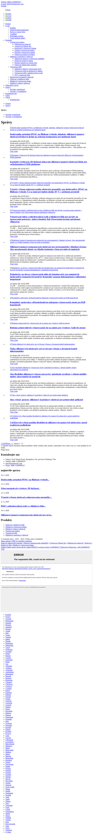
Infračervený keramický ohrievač (22, 77)
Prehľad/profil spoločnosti (19, 30)
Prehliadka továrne (16, 36)
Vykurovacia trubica (17, 42)
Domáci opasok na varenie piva (26, 63)
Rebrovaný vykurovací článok (25, 48)
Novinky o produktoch (18, 91)
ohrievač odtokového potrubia (11, 543)
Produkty (8, 40)
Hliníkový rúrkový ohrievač (20, 83)
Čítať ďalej (14, 151)
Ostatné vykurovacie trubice (25, 50)
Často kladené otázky (17, 38)
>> (13, 444)
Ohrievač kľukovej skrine (24, 61)
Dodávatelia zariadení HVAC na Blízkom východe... (25, 479)
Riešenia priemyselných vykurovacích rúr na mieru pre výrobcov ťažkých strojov (48, 328)
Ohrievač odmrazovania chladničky (36, 543)
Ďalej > (9, 444)
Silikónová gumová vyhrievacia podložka (29, 59)
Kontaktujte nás (11, 93)
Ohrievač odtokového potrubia (25, 65)
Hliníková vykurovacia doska (20, 81)
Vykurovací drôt (16, 67)
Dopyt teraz (5, 450)
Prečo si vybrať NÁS (17, 32)
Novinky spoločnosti (17, 89)
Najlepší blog (15, 100)
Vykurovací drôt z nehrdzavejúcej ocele (29, 73)
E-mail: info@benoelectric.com (12, 4)
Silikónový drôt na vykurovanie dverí (28, 69)
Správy (8, 87)
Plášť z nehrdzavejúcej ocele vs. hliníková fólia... (23, 506)
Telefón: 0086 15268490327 (11, 2)
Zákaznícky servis (11, 85)
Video (7, 96)
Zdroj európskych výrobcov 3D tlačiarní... (20, 488)
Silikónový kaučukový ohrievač (21, 57)
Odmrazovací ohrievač (23, 44)
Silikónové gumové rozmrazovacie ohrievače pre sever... (26, 515)
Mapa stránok (6, 541)
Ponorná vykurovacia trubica (25, 52)
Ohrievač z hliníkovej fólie (19, 79)
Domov (8, 24)
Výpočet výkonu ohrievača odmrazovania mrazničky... (26, 497)
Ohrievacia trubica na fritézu (25, 54)
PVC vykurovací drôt (22, 75)
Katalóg (13, 28)
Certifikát (13, 34)
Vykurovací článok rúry (23, 46)
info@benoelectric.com (13, 463)
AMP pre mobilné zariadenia (21, 541)
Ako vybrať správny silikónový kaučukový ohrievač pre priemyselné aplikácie (46, 399)
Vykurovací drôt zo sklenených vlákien (28, 71)
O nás (7, 26)
